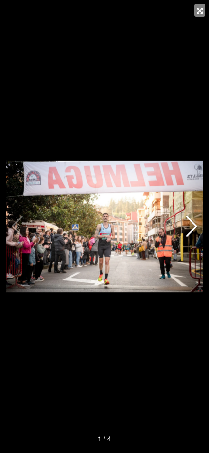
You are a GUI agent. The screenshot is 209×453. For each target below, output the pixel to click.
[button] (191, 226)
